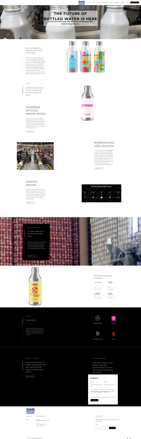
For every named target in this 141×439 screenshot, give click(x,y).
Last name (105, 381)
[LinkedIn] (127, 438)
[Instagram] (130, 438)
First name (92, 381)
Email (91, 386)
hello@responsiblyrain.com (42, 420)
